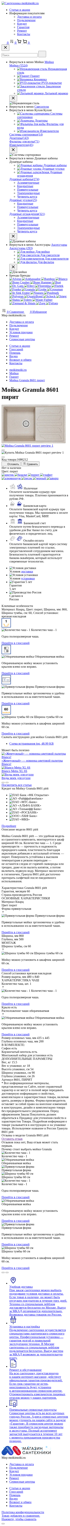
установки (28, 578)
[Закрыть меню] (13, 98)
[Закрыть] (5, 47)
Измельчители (21, 145)
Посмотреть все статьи (17, 785)
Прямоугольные (27, 189)
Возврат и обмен (20, 359)
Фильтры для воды (24, 141)
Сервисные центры (22, 339)
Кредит (22, 23)
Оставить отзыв (12, 1138)
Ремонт (22, 30)
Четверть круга (27, 196)
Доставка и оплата (29, 16)
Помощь (14, 352)
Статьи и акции (19, 9)
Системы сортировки (26, 134)
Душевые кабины (24, 179)
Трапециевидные (28, 193)
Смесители (41, 106)
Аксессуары (59, 244)
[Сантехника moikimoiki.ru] (20, 3)
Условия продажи (21, 332)
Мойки (49, 62)
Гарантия (23, 27)
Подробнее (9, 826)
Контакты (23, 34)
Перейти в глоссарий (16, 643)
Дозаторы (19, 138)
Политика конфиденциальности (23, 1512)
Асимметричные (28, 182)
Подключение (26, 20)
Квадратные (25, 186)
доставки (27, 571)
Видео (13, 356)
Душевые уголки (23, 200)
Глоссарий (16, 349)
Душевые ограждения (27, 214)
